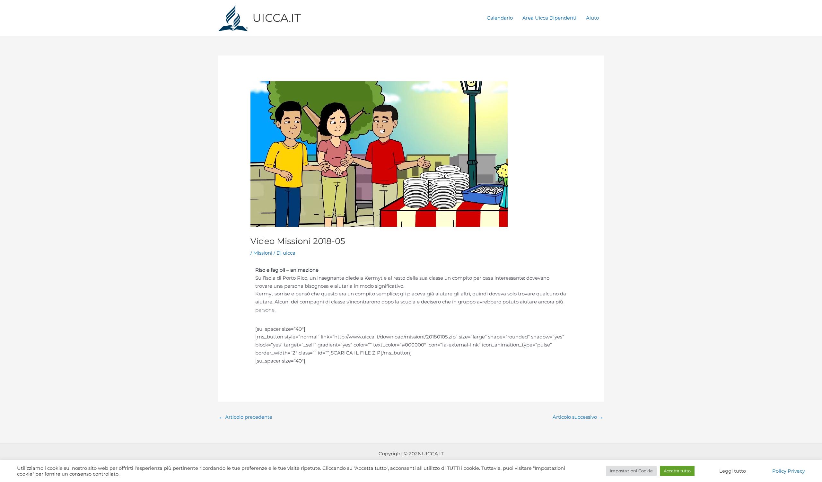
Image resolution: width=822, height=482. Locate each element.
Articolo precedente (245, 417)
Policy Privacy (788, 471)
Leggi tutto (732, 471)
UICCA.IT (276, 18)
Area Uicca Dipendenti (549, 18)
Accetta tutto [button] (677, 470)
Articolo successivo (578, 417)
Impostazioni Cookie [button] (631, 470)
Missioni (262, 253)
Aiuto (592, 18)
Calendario (500, 18)
